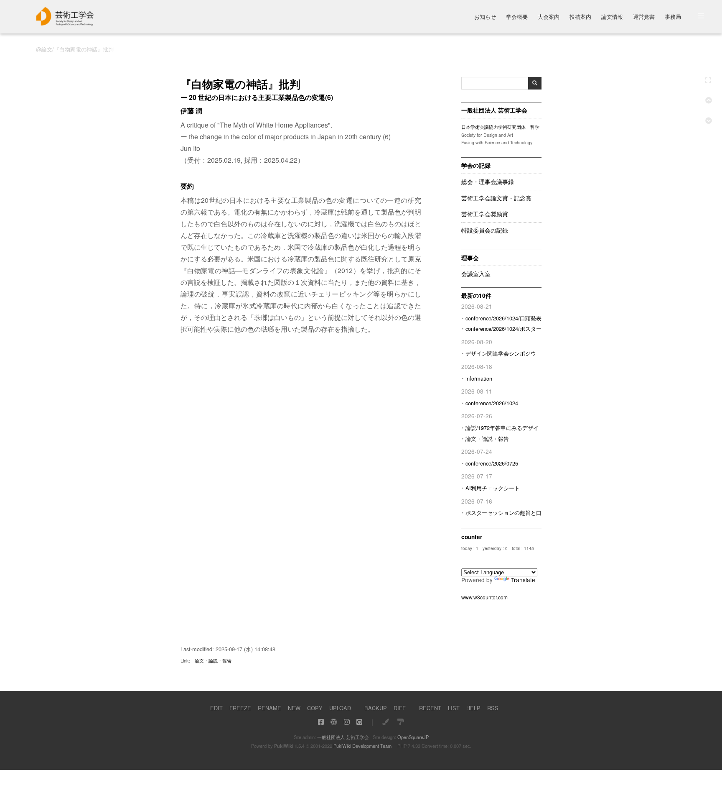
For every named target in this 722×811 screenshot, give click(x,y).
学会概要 (517, 17)
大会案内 (548, 17)
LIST (454, 708)
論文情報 (612, 17)
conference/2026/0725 (491, 463)
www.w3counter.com (484, 597)
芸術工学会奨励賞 (484, 214)
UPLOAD (340, 708)
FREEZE (240, 708)
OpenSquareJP (413, 737)
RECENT (430, 708)
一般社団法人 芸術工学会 (343, 737)
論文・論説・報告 (487, 439)
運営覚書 (644, 17)
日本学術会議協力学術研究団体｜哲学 (500, 127)
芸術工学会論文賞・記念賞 (496, 198)
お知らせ (485, 17)
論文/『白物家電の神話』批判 (77, 49)
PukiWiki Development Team (362, 745)
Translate (523, 580)
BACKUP (375, 708)
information (478, 378)
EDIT (216, 708)
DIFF (400, 708)
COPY (315, 708)
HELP (473, 708)
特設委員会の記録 (484, 230)
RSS (492, 708)
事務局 (673, 17)
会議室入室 (476, 274)
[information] (65, 23)
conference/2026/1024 (491, 403)
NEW (294, 708)
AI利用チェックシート (492, 488)
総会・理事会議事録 (487, 182)
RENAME (269, 708)
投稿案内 (580, 17)
